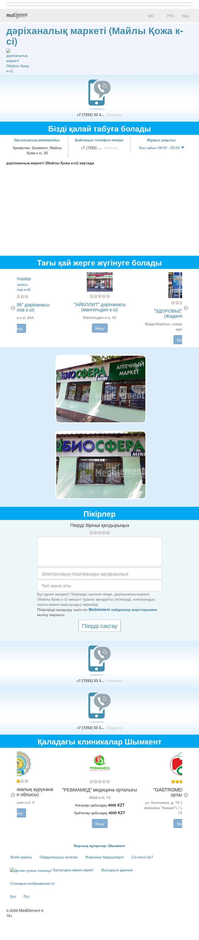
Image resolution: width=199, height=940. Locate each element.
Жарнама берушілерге (104, 856)
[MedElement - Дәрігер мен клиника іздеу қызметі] (16, 15)
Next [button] (186, 308)
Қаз (13, 896)
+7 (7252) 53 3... (100, 114)
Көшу (18, 328)
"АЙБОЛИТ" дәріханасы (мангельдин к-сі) (100, 307)
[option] (99, 308)
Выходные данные (117, 869)
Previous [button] (13, 308)
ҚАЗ (150, 15)
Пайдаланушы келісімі (58, 856)
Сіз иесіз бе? (142, 856)
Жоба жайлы (21, 856)
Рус (27, 896)
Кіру (185, 15)
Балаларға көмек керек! (73, 869)
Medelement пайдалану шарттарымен (123, 609)
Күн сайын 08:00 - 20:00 (160, 147)
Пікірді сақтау (99, 626)
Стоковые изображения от (32, 883)
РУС (170, 15)
